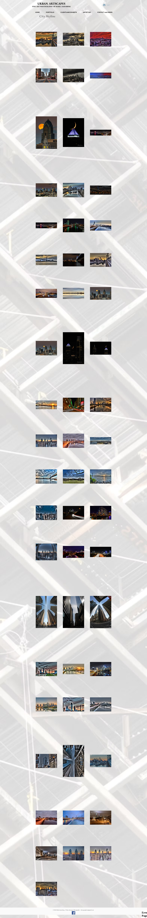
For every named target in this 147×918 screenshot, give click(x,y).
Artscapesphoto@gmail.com (87, 910)
